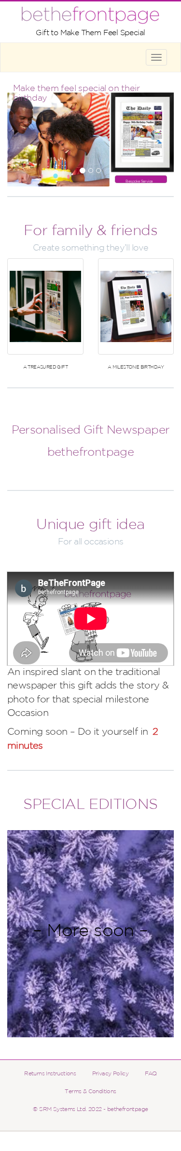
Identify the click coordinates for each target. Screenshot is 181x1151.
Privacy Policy (110, 1073)
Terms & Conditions (90, 1091)
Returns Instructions (50, 1073)
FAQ (151, 1073)
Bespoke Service (139, 181)
